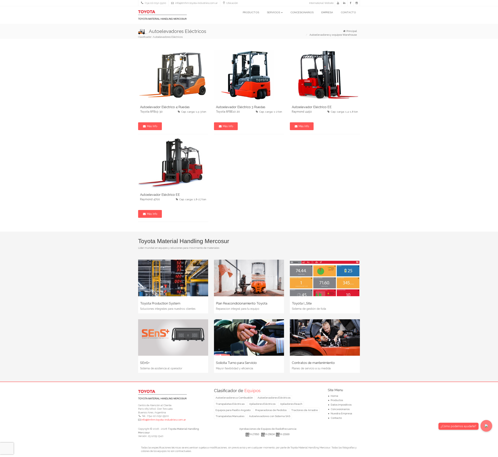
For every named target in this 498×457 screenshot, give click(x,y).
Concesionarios (302, 12)
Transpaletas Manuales (230, 416)
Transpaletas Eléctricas (230, 403)
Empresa (327, 12)
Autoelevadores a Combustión (234, 397)
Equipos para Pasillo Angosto (233, 410)
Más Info (151, 126)
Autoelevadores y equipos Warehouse (333, 34)
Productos (251, 12)
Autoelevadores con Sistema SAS (269, 416)
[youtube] (338, 3)
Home (334, 395)
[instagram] (357, 3)
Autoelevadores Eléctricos (274, 397)
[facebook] (350, 3)
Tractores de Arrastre (304, 410)
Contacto (348, 12)
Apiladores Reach (291, 403)
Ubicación (232, 3)
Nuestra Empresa (341, 413)
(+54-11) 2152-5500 (155, 3)
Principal (351, 31)
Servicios (274, 12)
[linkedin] (344, 3)
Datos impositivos (341, 404)
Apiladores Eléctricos (262, 403)
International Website (321, 3)
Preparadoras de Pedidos (271, 410)
